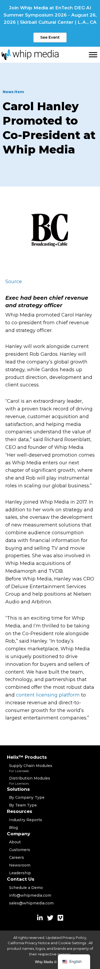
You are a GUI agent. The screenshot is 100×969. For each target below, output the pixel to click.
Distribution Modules (29, 780)
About (15, 842)
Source (13, 281)
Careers (16, 857)
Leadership (20, 873)
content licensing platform (48, 695)
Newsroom (19, 865)
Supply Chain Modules (30, 768)
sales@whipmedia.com (31, 903)
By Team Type (23, 805)
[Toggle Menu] (93, 54)
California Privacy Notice (29, 943)
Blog (13, 827)
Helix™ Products (27, 757)
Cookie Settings (72, 943)
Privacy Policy (74, 937)
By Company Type (27, 797)
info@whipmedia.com (30, 895)
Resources (19, 811)
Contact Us (20, 879)
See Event (50, 37)
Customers (19, 849)
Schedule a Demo (26, 887)
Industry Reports (25, 819)
